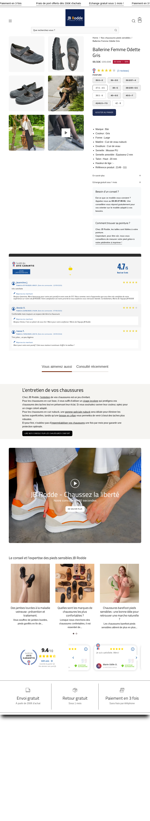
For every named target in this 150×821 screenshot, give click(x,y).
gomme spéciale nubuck (77, 412)
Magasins (14, 763)
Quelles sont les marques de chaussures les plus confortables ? (30, 612)
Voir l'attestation (21, 272)
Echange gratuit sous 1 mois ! (106, 3)
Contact (13, 777)
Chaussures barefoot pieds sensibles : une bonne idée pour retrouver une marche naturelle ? (75, 613)
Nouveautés (15, 744)
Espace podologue (46, 764)
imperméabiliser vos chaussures (68, 423)
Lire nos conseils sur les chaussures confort (47, 433)
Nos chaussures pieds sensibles (116, 38)
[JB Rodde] (75, 18)
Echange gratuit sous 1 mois (105, 182)
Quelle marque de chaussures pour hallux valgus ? (119, 610)
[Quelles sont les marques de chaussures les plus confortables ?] (30, 583)
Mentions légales (45, 755)
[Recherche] (116, 30)
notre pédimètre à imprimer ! (109, 242)
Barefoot (13, 753)
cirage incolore (90, 401)
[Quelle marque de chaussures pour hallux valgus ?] (119, 583)
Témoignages (43, 759)
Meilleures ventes (18, 739)
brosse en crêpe (67, 415)
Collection (14, 734)
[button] (133, 21)
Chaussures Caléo (46, 769)
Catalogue (14, 768)
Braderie (13, 729)
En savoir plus (99, 175)
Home (95, 38)
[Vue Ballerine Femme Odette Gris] (66, 132)
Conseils (13, 773)
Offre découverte (17, 749)
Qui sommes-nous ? (19, 758)
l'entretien (45, 397)
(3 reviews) (123, 70)
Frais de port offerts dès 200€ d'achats (58, 3)
